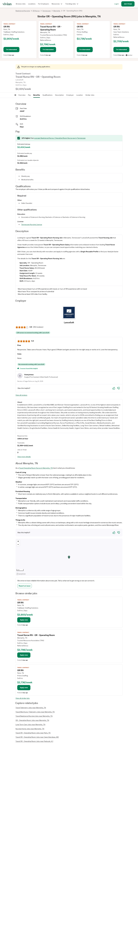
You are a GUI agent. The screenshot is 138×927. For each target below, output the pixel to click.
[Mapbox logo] (21, 574)
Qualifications (47, 95)
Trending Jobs (70, 4)
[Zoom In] (18, 541)
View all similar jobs (23, 698)
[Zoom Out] (18, 544)
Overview (21, 95)
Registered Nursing (23, 11)
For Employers (43, 4)
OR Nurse (36, 11)
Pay (29, 95)
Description (59, 95)
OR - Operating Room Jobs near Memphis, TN (32, 720)
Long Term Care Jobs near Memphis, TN (30, 725)
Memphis (56, 11)
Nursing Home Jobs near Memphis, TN (30, 729)
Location (79, 95)
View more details (24, 457)
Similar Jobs (89, 95)
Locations (31, 4)
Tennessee (46, 11)
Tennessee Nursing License (31, 225)
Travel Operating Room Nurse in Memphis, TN (36, 468)
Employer (70, 95)
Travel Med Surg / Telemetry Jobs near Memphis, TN (35, 712)
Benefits (36, 95)
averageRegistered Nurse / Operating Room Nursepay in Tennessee (59, 138)
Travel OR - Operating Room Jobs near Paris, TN (33, 733)
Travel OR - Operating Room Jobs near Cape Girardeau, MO (37, 737)
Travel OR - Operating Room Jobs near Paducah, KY (34, 741)
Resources (56, 4)
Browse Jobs (21, 4)
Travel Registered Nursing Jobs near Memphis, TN (34, 716)
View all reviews (21, 395)
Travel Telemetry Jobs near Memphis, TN (31, 708)
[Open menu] (15, 95)
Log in (116, 4)
